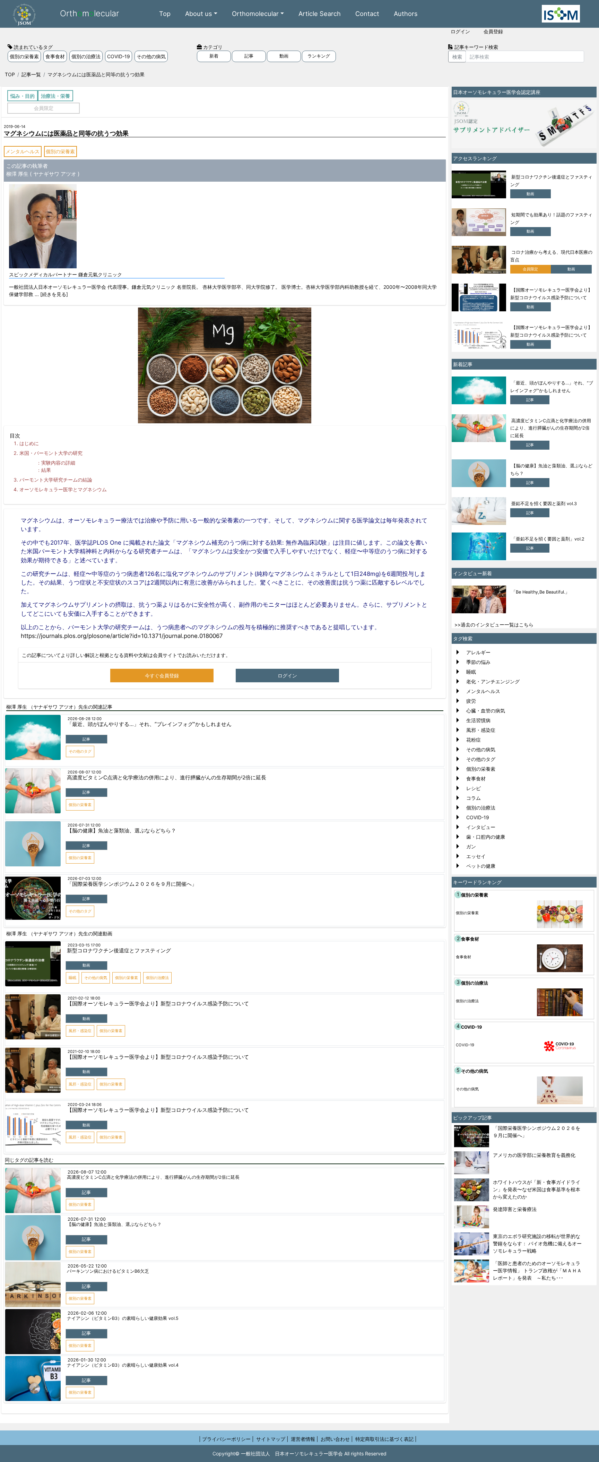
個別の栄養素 (24, 56)
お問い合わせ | (337, 1439)
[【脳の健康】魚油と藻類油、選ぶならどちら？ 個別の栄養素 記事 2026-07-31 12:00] (224, 821)
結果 (46, 470)
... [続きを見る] (51, 294)
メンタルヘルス (23, 151)
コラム (473, 798)
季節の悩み (478, 662)
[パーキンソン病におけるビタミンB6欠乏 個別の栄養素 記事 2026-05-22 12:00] (224, 1262)
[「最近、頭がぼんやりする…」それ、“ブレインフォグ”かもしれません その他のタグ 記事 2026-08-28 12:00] (224, 715)
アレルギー (478, 652)
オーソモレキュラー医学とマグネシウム (63, 489)
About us (198, 13)
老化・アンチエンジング (493, 681)
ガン (471, 846)
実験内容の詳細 (58, 463)
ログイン (460, 31)
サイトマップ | (272, 1439)
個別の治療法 (86, 56)
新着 (213, 56)
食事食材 (55, 56)
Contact (367, 13)
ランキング (318, 56)
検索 (457, 57)
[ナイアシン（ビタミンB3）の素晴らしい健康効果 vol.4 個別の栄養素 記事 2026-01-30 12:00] (224, 1356)
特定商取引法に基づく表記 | (386, 1439)
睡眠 (471, 672)
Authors (406, 13)
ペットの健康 (480, 866)
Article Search (319, 13)
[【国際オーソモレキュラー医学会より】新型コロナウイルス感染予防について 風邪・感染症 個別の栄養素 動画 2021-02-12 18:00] (224, 994)
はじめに (29, 443)
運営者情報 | (304, 1439)
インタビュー (480, 827)
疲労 (471, 701)
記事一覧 (31, 74)
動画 (283, 56)
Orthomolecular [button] (255, 13)
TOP (10, 74)
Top (165, 13)
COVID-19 (118, 56)
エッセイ (476, 856)
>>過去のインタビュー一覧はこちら (493, 625)
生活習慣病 (478, 720)
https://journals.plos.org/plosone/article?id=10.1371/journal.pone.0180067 (122, 635)
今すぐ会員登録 (162, 675)
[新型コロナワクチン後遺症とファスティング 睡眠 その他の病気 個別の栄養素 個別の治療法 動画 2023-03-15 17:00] (224, 941)
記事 (248, 56)
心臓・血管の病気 (485, 710)
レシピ (473, 788)
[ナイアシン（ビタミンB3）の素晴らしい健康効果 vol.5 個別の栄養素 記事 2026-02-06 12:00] (224, 1309)
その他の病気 (151, 56)
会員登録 (493, 31)
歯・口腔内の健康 (485, 837)
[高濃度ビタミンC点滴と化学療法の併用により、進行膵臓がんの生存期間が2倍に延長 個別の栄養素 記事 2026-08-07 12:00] (224, 768)
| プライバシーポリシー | (226, 1439)
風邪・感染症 (480, 730)
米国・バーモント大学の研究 (51, 453)
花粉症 (473, 740)
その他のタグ (480, 759)
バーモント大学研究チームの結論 (55, 480)
